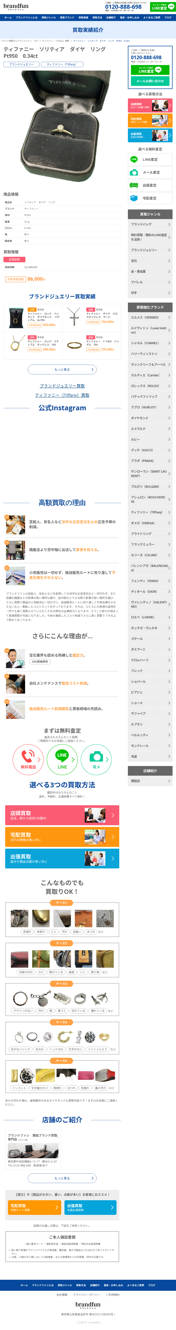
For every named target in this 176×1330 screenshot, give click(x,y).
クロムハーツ (139, 660)
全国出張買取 (75, 1207)
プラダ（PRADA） (143, 461)
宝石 (134, 261)
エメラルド (138, 429)
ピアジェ (136, 692)
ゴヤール (137, 639)
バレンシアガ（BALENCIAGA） (149, 568)
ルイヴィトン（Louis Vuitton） (149, 330)
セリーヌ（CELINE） (145, 555)
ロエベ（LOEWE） (143, 617)
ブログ (168, 17)
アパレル (137, 282)
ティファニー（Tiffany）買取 (62, 395)
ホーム (8, 17)
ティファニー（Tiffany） (62, 64)
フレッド (137, 671)
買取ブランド (67, 17)
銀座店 (135, 781)
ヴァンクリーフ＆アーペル (148, 364)
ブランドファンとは (26, 17)
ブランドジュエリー (21, 64)
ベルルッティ (139, 735)
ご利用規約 (113, 1295)
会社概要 (61, 1295)
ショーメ (136, 703)
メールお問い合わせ (150, 81)
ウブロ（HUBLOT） (144, 407)
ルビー (135, 439)
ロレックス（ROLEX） (146, 386)
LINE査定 (150, 159)
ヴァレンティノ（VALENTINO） (149, 604)
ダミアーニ (138, 649)
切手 (134, 293)
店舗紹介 (111, 17)
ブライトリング (141, 534)
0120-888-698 (146, 57)
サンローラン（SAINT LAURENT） (149, 473)
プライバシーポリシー (86, 1295)
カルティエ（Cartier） (146, 375)
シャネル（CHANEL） (145, 343)
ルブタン (137, 724)
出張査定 (149, 185)
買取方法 (97, 17)
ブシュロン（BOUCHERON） (148, 499)
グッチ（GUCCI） (143, 450)
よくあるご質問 (151, 17)
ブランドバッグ (141, 224)
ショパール (138, 681)
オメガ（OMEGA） (143, 523)
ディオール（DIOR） (144, 591)
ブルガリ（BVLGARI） (146, 486)
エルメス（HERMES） (145, 317)
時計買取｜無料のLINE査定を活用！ (149, 237)
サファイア (138, 713)
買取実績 (83, 17)
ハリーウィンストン (144, 354)
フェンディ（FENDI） (145, 581)
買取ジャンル (49, 17)
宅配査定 (149, 198)
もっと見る (62, 1178)
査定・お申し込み (129, 17)
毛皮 (134, 756)
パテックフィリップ (144, 396)
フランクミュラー (142, 544)
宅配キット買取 (20, 1207)
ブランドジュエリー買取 (62, 386)
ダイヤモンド (139, 418)
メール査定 (151, 172)
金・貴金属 (138, 271)
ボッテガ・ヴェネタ (144, 628)
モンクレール (139, 746)
